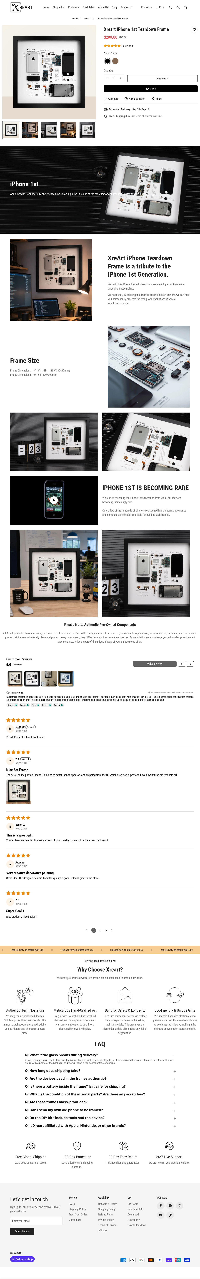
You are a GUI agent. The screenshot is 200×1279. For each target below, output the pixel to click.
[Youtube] (161, 1215)
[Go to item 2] (32, 678)
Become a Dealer (107, 1203)
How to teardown (137, 1225)
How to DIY (134, 1219)
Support (125, 7)
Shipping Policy (77, 1209)
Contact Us (75, 1219)
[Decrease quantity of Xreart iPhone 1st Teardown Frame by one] (107, 78)
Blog (114, 7)
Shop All (57, 7)
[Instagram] (179, 1206)
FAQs (72, 1203)
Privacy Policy (106, 1219)
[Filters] (181, 664)
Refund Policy (106, 1214)
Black (107, 61)
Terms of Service (107, 1225)
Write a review (154, 663)
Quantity (108, 70)
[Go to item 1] (15, 678)
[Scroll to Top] (194, 1262)
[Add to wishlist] (194, 29)
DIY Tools (133, 1203)
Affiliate (102, 1230)
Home (45, 7)
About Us (103, 7)
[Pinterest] (161, 1206)
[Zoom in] (89, 31)
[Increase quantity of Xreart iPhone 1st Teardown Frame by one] (120, 78)
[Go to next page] (113, 930)
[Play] (54, 500)
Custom (72, 7)
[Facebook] (170, 1206)
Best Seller (88, 7)
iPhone (87, 18)
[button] (185, 7)
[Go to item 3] (49, 678)
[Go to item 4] (66, 678)
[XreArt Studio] (21, 7)
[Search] (170, 7)
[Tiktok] (170, 1215)
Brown (115, 61)
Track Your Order (78, 1214)
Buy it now (151, 88)
